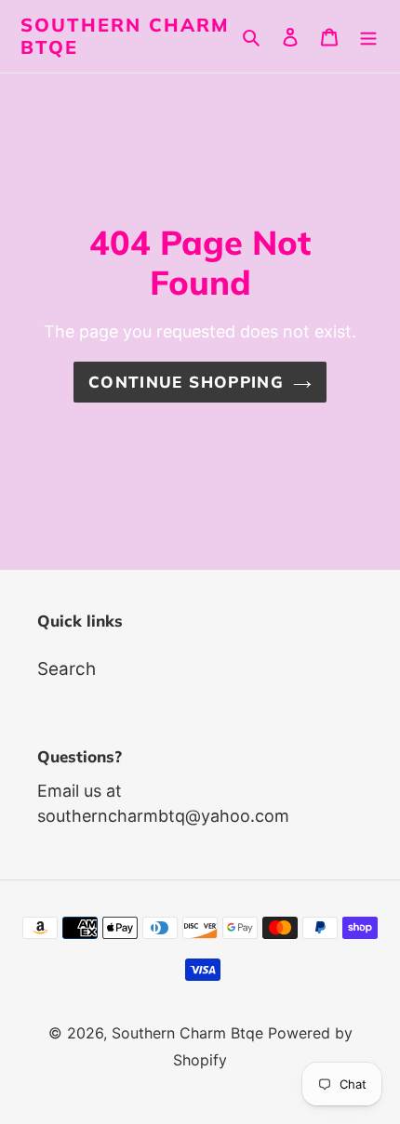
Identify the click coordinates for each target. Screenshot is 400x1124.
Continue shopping (186, 381)
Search (66, 669)
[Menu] (368, 37)
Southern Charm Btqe (125, 36)
